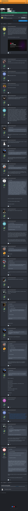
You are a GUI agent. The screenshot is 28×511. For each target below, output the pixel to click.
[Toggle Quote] (9, 451)
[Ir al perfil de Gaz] (4, 151)
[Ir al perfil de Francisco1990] (4, 181)
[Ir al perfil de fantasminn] (4, 61)
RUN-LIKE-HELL (4, 95)
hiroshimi (4, 424)
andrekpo (4, 83)
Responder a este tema (23, 20)
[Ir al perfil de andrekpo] (4, 86)
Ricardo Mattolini (4, 302)
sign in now (17, 486)
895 (4, 230)
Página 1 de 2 (9, 23)
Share (19, 17)
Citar (10, 68)
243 (4, 187)
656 (4, 80)
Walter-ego (4, 71)
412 (4, 218)
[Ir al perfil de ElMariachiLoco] (4, 166)
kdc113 (4, 107)
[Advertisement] (14, 6)
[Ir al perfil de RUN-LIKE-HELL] (4, 98)
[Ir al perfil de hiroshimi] (4, 292)
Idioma (11, 508)
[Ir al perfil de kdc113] (4, 110)
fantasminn (4, 59)
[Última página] (6, 23)
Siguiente (4, 23)
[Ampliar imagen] (12, 75)
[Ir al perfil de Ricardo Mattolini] (4, 304)
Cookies (17, 508)
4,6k (4, 337)
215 (4, 68)
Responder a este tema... (8, 489)
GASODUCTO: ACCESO (14, 12)
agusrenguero (4, 447)
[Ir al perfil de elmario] (4, 261)
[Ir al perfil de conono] (2, 18)
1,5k (4, 255)
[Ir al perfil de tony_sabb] (4, 400)
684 (4, 35)
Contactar (14, 508)
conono (5, 17)
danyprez (4, 277)
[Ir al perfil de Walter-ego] (4, 74)
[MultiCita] (8, 52)
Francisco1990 (4, 178)
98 (4, 92)
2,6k (4, 456)
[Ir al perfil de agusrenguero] (4, 450)
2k (4, 311)
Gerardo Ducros (4, 246)
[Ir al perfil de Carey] (4, 211)
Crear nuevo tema (15, 20)
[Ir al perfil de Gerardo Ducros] (4, 249)
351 (4, 433)
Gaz (4, 148)
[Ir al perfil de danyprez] (4, 280)
